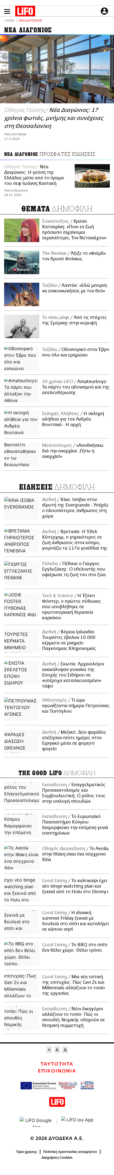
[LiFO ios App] (77, 1121)
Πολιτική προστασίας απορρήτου (70, 1152)
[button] (7, 11)
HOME (9, 20)
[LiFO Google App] (36, 1122)
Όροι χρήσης (26, 1152)
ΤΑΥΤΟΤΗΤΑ (57, 1064)
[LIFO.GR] (25, 12)
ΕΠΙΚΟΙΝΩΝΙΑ (57, 1071)
